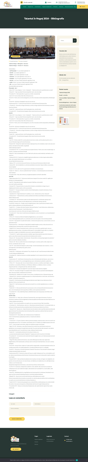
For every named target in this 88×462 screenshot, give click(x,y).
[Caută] (75, 40)
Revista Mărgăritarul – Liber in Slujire (67, 102)
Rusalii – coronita (63, 95)
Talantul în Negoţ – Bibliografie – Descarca (18, 63)
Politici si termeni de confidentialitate (50, 440)
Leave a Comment (23, 61)
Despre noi (30, 6)
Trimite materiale (28, 2)
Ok (76, 460)
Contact (83, 6)
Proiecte (55, 6)
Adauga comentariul (17, 418)
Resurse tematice (69, 6)
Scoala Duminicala (14, 61)
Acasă (24, 6)
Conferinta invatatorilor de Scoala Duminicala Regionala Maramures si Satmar (67, 106)
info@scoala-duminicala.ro (64, 2)
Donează (49, 2)
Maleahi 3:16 (64, 65)
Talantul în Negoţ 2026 (64, 92)
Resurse (61, 6)
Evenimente (37, 6)
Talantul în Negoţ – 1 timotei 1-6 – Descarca (18, 65)
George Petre (65, 80)
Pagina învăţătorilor (46, 6)
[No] (86, 460)
